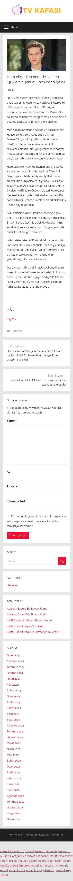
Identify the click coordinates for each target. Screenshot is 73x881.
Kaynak (11, 319)
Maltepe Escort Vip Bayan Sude (26, 614)
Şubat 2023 (14, 760)
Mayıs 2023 (14, 743)
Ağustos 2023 (15, 725)
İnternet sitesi (16, 501)
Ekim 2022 (13, 784)
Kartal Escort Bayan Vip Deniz (25, 626)
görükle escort (25, 856)
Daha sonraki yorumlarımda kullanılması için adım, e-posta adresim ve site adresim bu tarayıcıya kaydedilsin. (36, 521)
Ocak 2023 (13, 766)
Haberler (17, 330)
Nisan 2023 (13, 749)
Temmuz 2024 (15, 667)
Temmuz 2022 (15, 801)
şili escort (48, 870)
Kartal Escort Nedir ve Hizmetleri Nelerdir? (33, 632)
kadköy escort (9, 865)
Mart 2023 (13, 754)
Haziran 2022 (15, 807)
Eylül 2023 (13, 719)
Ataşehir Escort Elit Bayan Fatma (27, 608)
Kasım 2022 (14, 778)
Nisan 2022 (13, 819)
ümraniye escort (35, 851)
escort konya (17, 870)
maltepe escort (27, 860)
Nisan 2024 (13, 678)
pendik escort (46, 860)
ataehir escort (8, 860)
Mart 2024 (13, 684)
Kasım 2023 (14, 708)
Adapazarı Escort (46, 856)
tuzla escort (65, 856)
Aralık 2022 (13, 772)
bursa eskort (8, 856)
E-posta (13, 486)
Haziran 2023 (15, 737)
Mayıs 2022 (14, 813)
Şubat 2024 (14, 690)
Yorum (12, 420)
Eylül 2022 (13, 790)
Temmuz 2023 (15, 731)
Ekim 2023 (13, 713)
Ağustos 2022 (15, 796)
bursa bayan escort (58, 851)
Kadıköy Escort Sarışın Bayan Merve (29, 620)
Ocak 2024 (13, 696)
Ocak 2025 (13, 655)
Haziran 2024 (15, 673)
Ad (9, 471)
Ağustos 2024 (15, 661)
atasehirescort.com (12, 851)
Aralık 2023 (13, 702)
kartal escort (63, 860)
